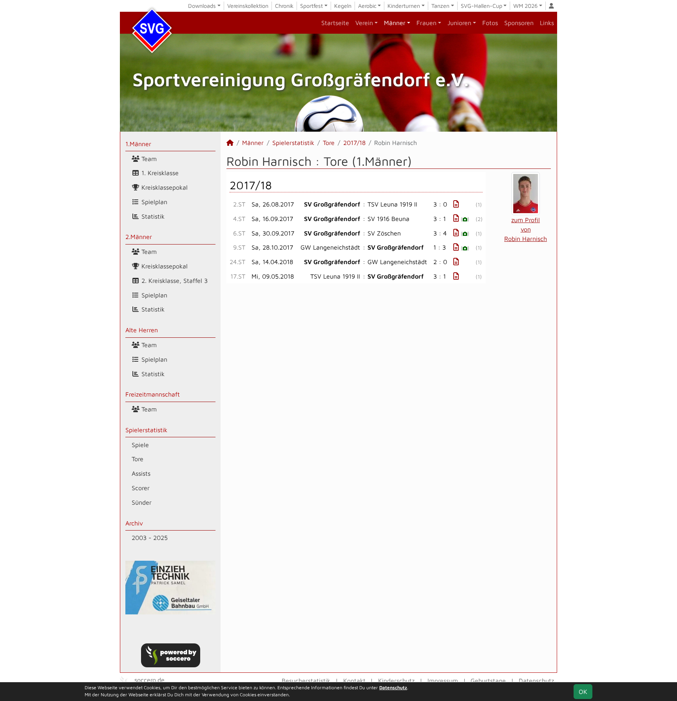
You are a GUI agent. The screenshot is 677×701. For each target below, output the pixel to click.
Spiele (140, 444)
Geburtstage (488, 680)
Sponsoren (519, 22)
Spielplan (153, 201)
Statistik (152, 216)
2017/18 (354, 142)
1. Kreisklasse (159, 172)
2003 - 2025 (150, 537)
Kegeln (342, 5)
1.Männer (138, 143)
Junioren (459, 22)
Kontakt (354, 680)
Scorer (141, 487)
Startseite (335, 22)
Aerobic (367, 5)
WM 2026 (525, 5)
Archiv (134, 523)
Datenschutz (536, 680)
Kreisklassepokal (163, 187)
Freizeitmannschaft (152, 394)
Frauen (426, 22)
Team (148, 158)
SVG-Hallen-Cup (481, 5)
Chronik (284, 5)
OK (583, 691)
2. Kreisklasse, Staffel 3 (173, 280)
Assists (141, 473)
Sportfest (311, 5)
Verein (364, 22)
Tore (137, 458)
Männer (394, 22)
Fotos (490, 22)
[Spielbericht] (456, 203)
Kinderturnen (403, 5)
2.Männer (138, 236)
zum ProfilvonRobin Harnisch (525, 229)
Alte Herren (141, 329)
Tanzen (440, 5)
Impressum (442, 680)
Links (547, 22)
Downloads (202, 5)
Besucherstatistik (306, 680)
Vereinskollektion (247, 5)
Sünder (142, 502)
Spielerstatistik (146, 429)
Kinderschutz (396, 680)
